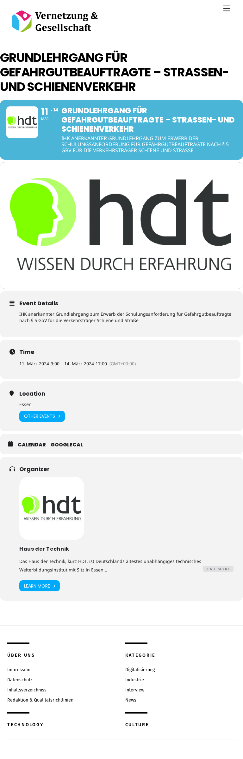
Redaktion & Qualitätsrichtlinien (40, 700)
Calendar (32, 445)
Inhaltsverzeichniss (27, 690)
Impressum (18, 669)
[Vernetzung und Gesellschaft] (54, 26)
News (130, 700)
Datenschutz (19, 680)
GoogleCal (67, 445)
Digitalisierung (140, 669)
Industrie (134, 680)
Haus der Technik (44, 549)
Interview (134, 690)
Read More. (218, 568)
